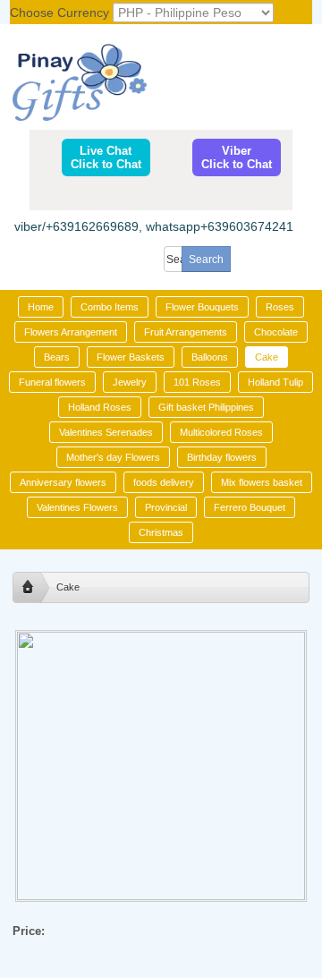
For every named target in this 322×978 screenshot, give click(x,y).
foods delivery (163, 482)
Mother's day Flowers (113, 457)
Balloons (209, 357)
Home (41, 307)
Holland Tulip (275, 382)
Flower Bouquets (202, 307)
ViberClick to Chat (236, 157)
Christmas (161, 532)
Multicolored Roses (221, 432)
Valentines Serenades (106, 432)
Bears (57, 357)
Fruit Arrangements (185, 332)
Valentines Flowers (77, 507)
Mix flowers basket (261, 482)
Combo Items (109, 307)
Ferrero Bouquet (249, 507)
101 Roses (197, 382)
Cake (266, 357)
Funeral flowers (52, 382)
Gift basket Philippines (206, 407)
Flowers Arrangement (70, 332)
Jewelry (130, 382)
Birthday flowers (222, 457)
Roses (280, 307)
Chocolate (276, 332)
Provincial (166, 507)
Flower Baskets (131, 357)
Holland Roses (99, 407)
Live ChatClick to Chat (106, 157)
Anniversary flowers (63, 482)
